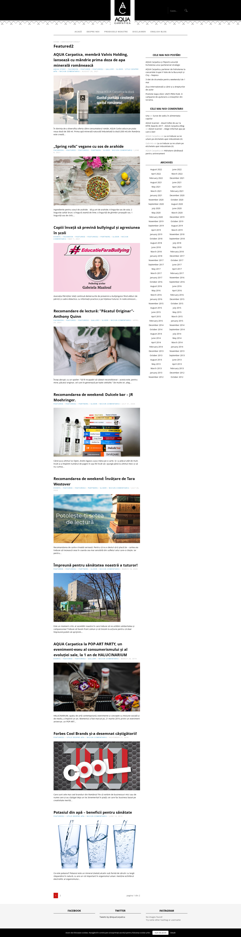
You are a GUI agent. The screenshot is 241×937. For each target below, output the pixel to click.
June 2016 (177, 286)
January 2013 (156, 372)
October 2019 (177, 221)
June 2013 (177, 359)
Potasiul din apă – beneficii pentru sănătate (93, 812)
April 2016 (177, 290)
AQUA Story (60, 69)
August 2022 (156, 169)
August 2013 (156, 359)
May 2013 (156, 364)
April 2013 (177, 364)
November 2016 (177, 277)
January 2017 (156, 277)
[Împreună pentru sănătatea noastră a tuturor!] (87, 621)
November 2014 (177, 325)
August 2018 (156, 243)
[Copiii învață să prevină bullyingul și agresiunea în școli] (97, 291)
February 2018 (177, 251)
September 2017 (156, 264)
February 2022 (156, 178)
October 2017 (177, 260)
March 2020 (177, 212)
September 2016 (177, 282)
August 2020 (177, 204)
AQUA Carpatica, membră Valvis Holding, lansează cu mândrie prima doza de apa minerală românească (91, 60)
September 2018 (177, 238)
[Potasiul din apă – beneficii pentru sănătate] (97, 868)
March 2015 (177, 316)
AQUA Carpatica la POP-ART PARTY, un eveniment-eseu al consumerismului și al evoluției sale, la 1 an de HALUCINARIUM (90, 649)
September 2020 (156, 204)
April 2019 (156, 230)
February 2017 (177, 273)
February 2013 (177, 368)
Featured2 (98, 69)
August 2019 (177, 225)
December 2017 (177, 256)
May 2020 (156, 212)
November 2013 (177, 351)
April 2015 (156, 316)
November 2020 (156, 199)
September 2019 (156, 225)
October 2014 (156, 329)
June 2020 (177, 208)
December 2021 (177, 178)
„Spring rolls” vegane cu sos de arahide (89, 146)
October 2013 (156, 355)
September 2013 (177, 355)
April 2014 (156, 342)
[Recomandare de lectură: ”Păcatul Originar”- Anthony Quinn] (97, 374)
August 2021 (156, 182)
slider (119, 69)
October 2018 (156, 238)
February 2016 (177, 295)
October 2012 (177, 377)
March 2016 (156, 295)
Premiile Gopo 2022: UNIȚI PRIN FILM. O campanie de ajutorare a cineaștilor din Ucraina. (164, 97)
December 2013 (156, 351)
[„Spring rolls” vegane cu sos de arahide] (97, 204)
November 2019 (156, 221)
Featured (85, 69)
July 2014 (177, 333)
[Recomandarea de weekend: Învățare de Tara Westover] (97, 542)
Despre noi (93, 31)
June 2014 (156, 338)
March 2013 (156, 368)
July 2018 (177, 243)
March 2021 (156, 191)
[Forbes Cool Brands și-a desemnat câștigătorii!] (97, 789)
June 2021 (177, 182)
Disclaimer (139, 31)
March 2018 (156, 251)
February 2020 (156, 217)
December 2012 (177, 372)
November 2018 (177, 234)
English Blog (158, 31)
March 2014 (177, 342)
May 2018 (177, 247)
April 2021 (177, 186)
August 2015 (156, 307)
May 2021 (156, 186)
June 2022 (177, 169)
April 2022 (156, 173)
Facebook (73, 69)
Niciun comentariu (70, 71)
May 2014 (177, 338)
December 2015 (177, 299)
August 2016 (156, 286)
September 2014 (177, 329)
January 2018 (156, 256)
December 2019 (177, 217)
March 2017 (156, 273)
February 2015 (156, 320)
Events (57, 237)
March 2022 (177, 173)
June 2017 (177, 264)
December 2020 (177, 195)
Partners (96, 150)
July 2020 (156, 208)
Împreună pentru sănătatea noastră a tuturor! (96, 565)
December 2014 (156, 325)
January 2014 (177, 346)
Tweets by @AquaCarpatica (112, 917)
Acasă (78, 31)
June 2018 (156, 247)
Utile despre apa (76, 737)
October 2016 (156, 282)
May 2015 (177, 312)
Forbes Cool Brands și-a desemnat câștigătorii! (95, 733)
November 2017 (156, 260)
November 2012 (156, 377)
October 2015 (177, 303)
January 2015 (177, 320)
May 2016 (156, 290)
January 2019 (156, 234)
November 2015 (156, 303)
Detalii (172, 932)
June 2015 (156, 312)
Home (56, 42)
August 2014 (156, 333)
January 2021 (156, 195)
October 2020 (177, 199)
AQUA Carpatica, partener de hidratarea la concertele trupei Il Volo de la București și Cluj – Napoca (165, 72)
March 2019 (177, 230)
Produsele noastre (116, 31)
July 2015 (177, 307)
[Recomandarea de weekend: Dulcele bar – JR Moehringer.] (97, 455)
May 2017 (156, 269)
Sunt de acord (160, 932)
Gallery (110, 69)
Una (147, 115)
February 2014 (156, 346)
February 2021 (177, 191)
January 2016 (156, 299)
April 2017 (177, 269)
